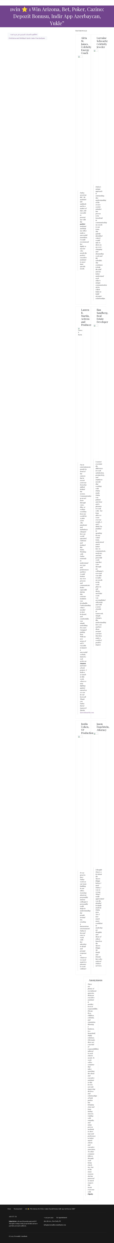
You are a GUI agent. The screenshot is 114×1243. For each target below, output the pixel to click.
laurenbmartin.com (87, 712)
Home (9, 1209)
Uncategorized (18, 1209)
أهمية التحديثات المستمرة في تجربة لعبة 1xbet (23, 34)
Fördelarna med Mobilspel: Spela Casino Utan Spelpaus (27, 38)
